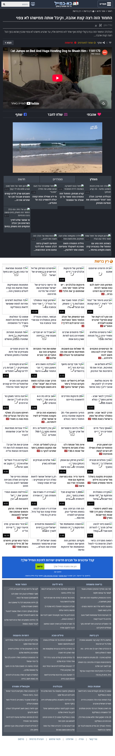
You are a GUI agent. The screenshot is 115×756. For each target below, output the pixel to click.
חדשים (21, 179)
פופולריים (58, 179)
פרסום (21, 739)
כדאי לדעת (57, 584)
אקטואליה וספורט (21, 686)
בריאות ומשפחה (94, 584)
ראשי (110, 11)
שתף (99, 42)
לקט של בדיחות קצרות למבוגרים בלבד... (23, 589)
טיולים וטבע (57, 635)
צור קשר (93, 739)
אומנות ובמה (94, 686)
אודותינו (69, 739)
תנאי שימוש (63, 576)
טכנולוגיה (57, 686)
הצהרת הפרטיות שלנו (50, 576)
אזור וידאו (101, 11)
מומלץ (93, 179)
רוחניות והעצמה (21, 635)
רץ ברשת (88, 11)
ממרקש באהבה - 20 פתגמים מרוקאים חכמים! (94, 657)
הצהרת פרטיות (36, 739)
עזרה (81, 739)
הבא (9, 42)
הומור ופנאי (21, 584)
